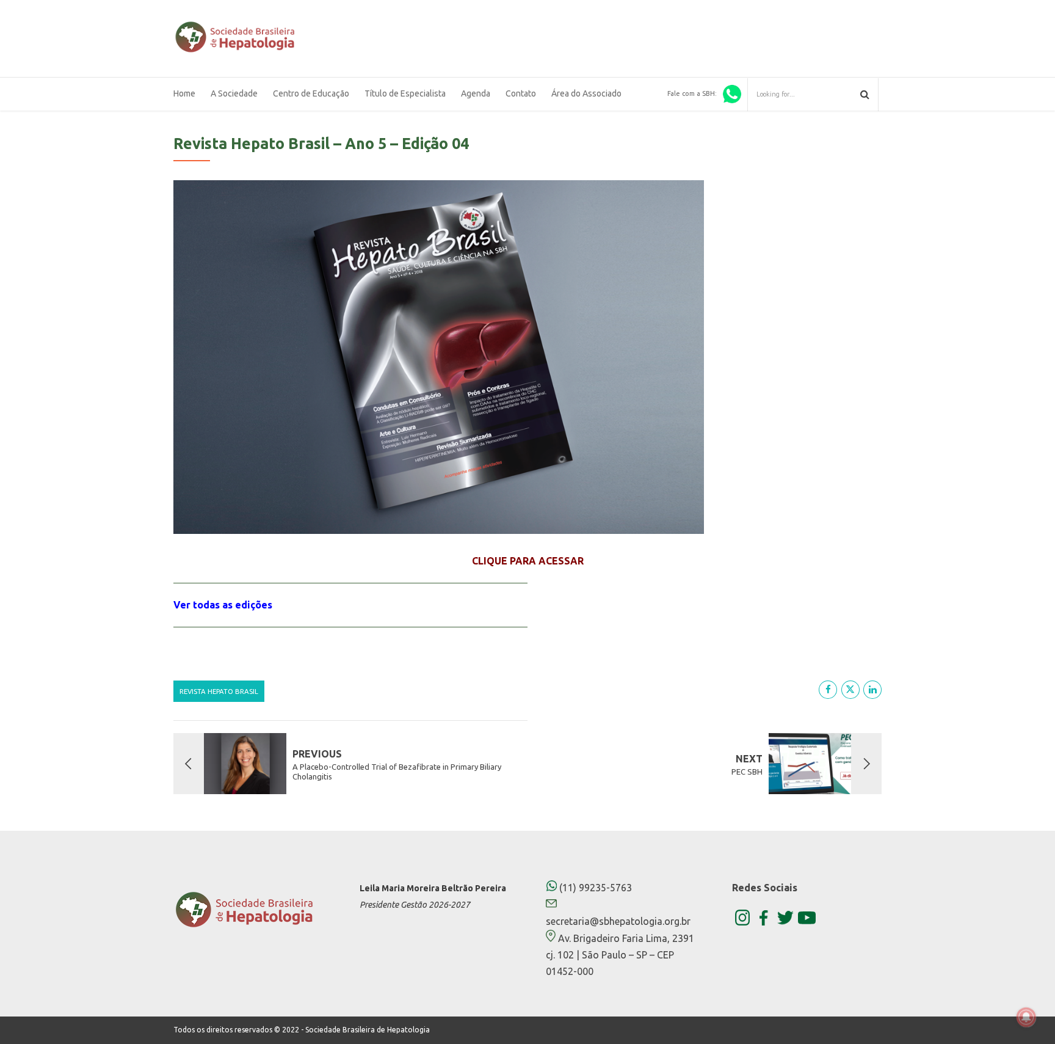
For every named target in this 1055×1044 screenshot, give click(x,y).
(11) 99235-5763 (594, 887)
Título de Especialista (405, 93)
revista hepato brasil (218, 691)
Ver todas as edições (222, 604)
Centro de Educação (311, 93)
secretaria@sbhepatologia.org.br (618, 921)
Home (184, 93)
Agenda (475, 93)
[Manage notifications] (1026, 1017)
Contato (521, 93)
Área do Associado (586, 93)
